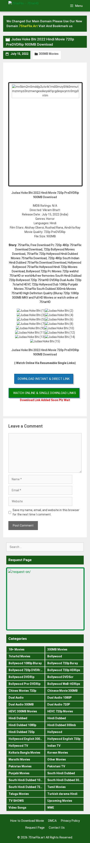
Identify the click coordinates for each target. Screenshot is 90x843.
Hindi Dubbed (18, 718)
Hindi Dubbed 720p (22, 732)
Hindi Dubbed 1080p (22, 725)
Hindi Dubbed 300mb (61, 725)
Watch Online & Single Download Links (44, 393)
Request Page (35, 827)
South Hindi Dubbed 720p (26, 787)
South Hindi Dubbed (61, 773)
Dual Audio (16, 697)
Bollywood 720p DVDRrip (26, 670)
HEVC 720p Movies (60, 711)
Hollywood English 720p (63, 738)
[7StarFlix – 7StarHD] (30, 5)
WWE (50, 807)
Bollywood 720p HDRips (63, 670)
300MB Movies (49, 53)
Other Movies (56, 759)
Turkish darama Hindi (62, 793)
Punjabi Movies (19, 773)
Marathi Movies (19, 759)
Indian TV (53, 745)
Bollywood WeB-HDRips (63, 683)
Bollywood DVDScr (60, 677)
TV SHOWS (16, 800)
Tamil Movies (56, 787)
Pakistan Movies (20, 766)
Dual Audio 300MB (21, 704)
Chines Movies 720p (22, 690)
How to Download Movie (27, 821)
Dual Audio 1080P (59, 697)
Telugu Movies (19, 793)
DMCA (52, 821)
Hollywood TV (18, 745)
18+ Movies (16, 649)
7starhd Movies (19, 656)
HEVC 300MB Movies (23, 711)
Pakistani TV (56, 766)
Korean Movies (57, 752)
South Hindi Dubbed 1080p (27, 780)
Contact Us (57, 827)
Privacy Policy (70, 821)
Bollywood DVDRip (21, 677)
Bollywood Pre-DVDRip (24, 683)
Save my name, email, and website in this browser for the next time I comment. (46, 512)
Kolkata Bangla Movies (24, 752)
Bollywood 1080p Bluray (25, 663)
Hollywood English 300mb (26, 738)
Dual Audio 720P (58, 704)
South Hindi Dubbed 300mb (65, 780)
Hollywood (54, 732)
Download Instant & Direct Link (44, 379)
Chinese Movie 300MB (62, 690)
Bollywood (54, 656)
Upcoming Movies (59, 800)
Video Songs (17, 807)
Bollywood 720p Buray (62, 663)
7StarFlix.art (36, 837)
